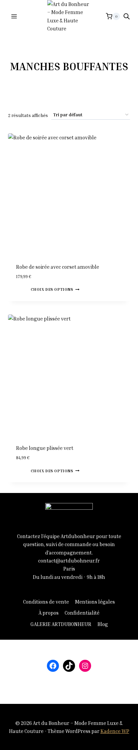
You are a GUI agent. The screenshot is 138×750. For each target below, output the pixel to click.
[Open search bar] (126, 16)
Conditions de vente (46, 602)
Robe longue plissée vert (44, 448)
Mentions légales (95, 602)
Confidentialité (82, 613)
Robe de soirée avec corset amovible (57, 267)
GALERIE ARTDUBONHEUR (60, 624)
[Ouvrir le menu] (14, 16)
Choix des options (52, 289)
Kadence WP (114, 731)
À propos (49, 613)
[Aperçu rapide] (28, 289)
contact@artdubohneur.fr (69, 560)
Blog (102, 624)
